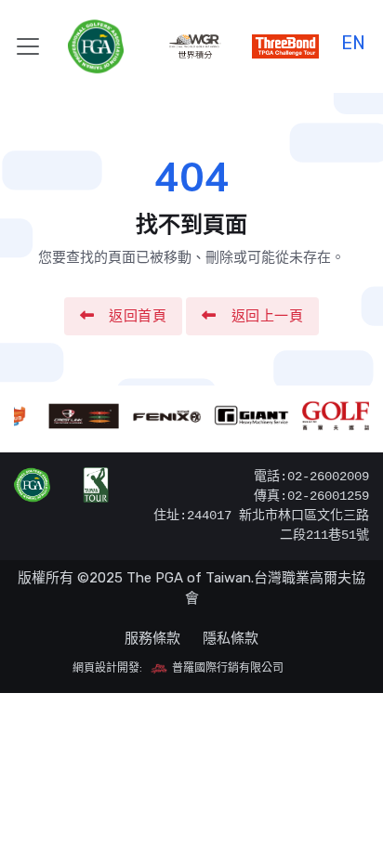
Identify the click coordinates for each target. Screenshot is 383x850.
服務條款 (152, 638)
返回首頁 (137, 315)
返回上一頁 (267, 315)
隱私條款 (230, 638)
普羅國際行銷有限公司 (226, 667)
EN (353, 40)
